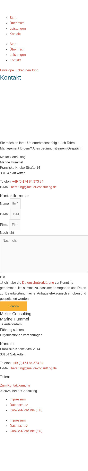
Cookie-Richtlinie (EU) (26, 410)
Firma (4, 224)
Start (13, 17)
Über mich (17, 23)
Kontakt (15, 34)
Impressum (18, 399)
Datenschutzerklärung (38, 282)
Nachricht (7, 232)
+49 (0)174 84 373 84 (27, 181)
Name (5, 203)
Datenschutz (19, 405)
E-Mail (5, 214)
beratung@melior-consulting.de (34, 187)
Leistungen (18, 28)
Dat (2, 277)
